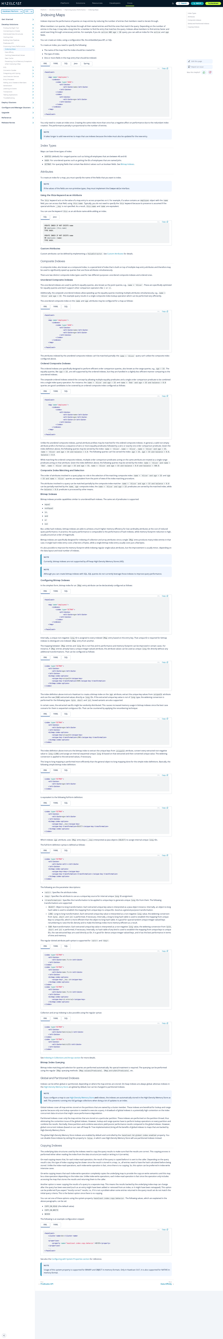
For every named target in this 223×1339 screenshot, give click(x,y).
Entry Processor (8, 79)
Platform (65, 3)
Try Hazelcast (213, 3)
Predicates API (8, 43)
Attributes (191, 17)
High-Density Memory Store (56, 1087)
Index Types (192, 13)
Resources (97, 3)
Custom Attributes (115, 253)
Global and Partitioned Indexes (198, 23)
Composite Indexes (194, 20)
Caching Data (8, 37)
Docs (129, 3)
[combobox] (182, 3)
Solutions (80, 3)
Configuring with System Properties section (70, 1259)
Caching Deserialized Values (15, 55)
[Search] (182, 3)
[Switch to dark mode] (173, 3)
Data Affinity (9, 52)
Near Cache (9, 58)
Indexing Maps (10, 49)
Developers (115, 3)
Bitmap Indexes (127, 164)
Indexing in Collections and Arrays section (62, 1057)
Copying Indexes (193, 27)
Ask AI (198, 3)
